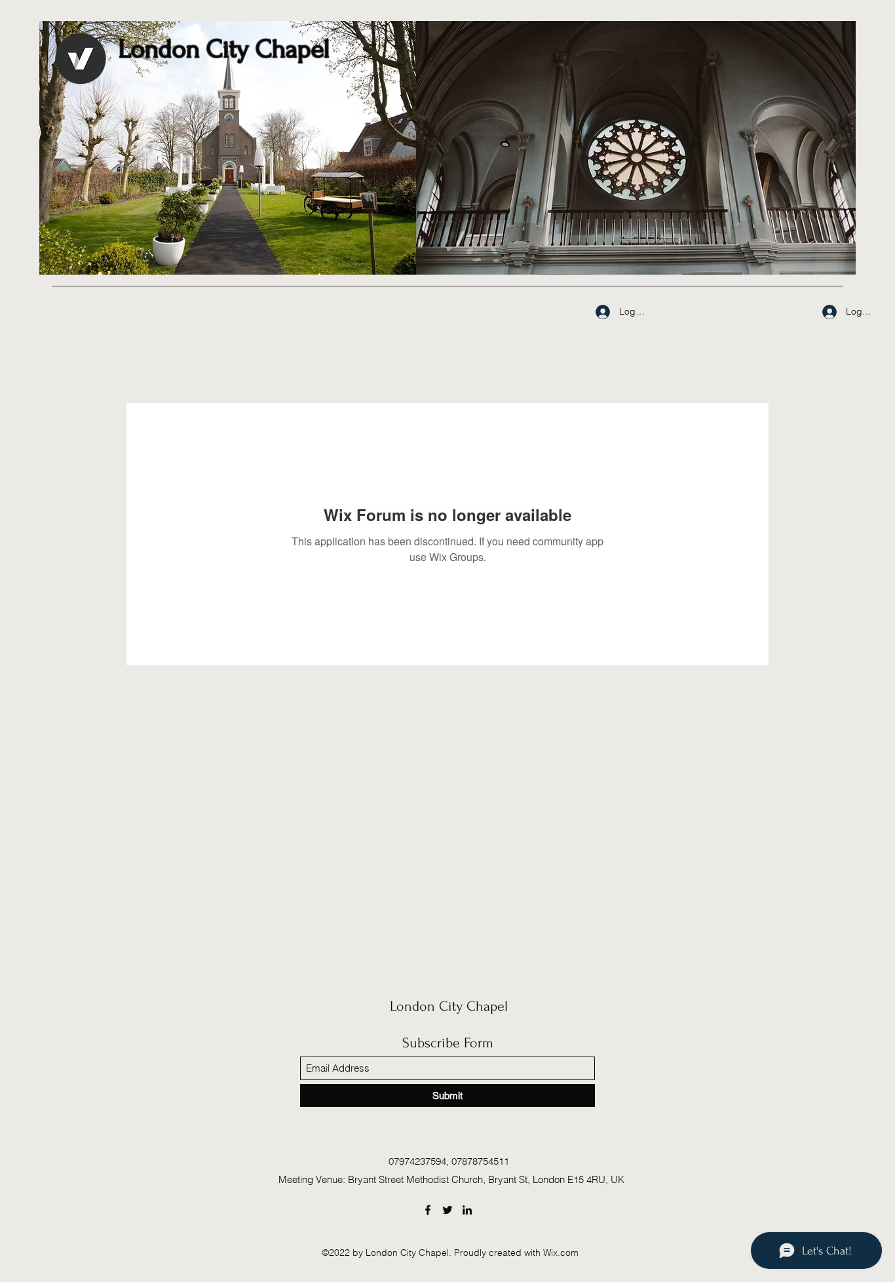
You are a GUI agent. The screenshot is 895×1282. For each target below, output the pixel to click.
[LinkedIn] (467, 1209)
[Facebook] (427, 1209)
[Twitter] (447, 1209)
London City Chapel (449, 1006)
